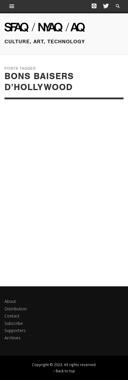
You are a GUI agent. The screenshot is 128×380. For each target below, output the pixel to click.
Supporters (15, 330)
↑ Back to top (64, 370)
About (10, 301)
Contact (12, 316)
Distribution (15, 309)
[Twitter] (105, 6)
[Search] (11, 6)
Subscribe (13, 323)
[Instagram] (94, 6)
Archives (12, 338)
